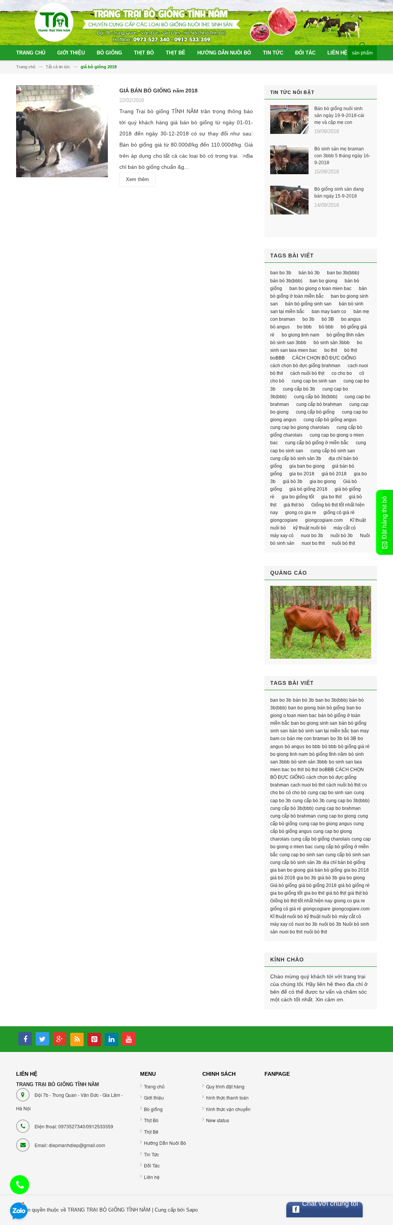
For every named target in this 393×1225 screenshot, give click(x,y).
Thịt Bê (151, 1131)
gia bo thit (331, 497)
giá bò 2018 (334, 473)
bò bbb (326, 327)
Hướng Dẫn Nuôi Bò (165, 1142)
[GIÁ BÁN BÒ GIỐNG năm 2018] (62, 134)
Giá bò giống (283, 885)
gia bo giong (323, 481)
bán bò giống (331, 708)
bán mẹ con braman (308, 738)
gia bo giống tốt (298, 497)
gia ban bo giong (307, 466)
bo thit (330, 350)
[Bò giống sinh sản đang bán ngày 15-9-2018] (289, 200)
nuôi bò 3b (341, 535)
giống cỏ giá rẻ (339, 512)
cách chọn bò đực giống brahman (305, 365)
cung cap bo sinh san (314, 381)
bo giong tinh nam (300, 335)
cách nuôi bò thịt (307, 373)
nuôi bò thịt (343, 543)
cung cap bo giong (336, 816)
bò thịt (350, 350)
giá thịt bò (294, 505)
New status (217, 1120)
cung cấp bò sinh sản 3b (295, 458)
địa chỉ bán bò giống (344, 862)
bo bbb (304, 327)
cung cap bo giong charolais (299, 427)
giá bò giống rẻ (354, 885)
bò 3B (328, 319)
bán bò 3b (309, 272)
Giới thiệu (154, 1097)
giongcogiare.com (324, 520)
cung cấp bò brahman (319, 404)
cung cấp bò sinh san (332, 450)
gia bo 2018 (301, 473)
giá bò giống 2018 (308, 489)
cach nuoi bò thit (308, 785)
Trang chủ (154, 1086)
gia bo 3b (306, 877)
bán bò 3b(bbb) (286, 281)
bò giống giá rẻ (354, 746)
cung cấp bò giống (315, 412)
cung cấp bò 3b (299, 389)
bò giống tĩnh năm (345, 335)
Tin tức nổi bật (292, 92)
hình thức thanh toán (227, 1097)
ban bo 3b (280, 272)
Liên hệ (152, 1177)
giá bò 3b (292, 481)
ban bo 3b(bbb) (343, 272)
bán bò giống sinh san (308, 304)
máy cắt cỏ (345, 528)
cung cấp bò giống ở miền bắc (316, 442)
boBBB (277, 358)
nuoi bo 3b (312, 535)
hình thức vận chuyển (228, 1109)
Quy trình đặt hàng (225, 1086)
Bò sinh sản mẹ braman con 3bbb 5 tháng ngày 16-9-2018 (342, 155)
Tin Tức (151, 1154)
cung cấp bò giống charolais (320, 839)
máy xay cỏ (282, 535)
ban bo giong (323, 281)
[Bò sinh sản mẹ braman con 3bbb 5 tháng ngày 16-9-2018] (289, 159)
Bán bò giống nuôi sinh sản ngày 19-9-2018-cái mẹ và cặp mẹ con (339, 115)
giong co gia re (300, 512)
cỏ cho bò (296, 792)
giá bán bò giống (324, 870)
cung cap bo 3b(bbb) (348, 800)
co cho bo (342, 373)
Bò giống (153, 1109)
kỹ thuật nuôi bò (309, 528)
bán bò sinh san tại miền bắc (319, 731)
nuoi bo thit (313, 543)
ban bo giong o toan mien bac (320, 288)
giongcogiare (284, 520)
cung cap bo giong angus (325, 823)
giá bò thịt (336, 893)
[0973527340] (20, 1186)
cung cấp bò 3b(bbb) (315, 396)
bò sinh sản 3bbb (332, 342)
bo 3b (308, 319)
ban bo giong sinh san (314, 723)
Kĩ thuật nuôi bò (286, 916)
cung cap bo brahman (338, 808)
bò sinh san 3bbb (288, 342)
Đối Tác (152, 1165)
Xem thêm (137, 179)
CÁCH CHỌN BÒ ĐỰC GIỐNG (324, 358)
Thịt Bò (151, 1120)
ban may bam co (329, 311)
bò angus (280, 327)
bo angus (351, 319)
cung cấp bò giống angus (330, 419)
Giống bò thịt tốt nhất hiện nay (301, 900)
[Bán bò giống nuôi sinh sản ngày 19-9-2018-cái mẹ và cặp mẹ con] (289, 119)
